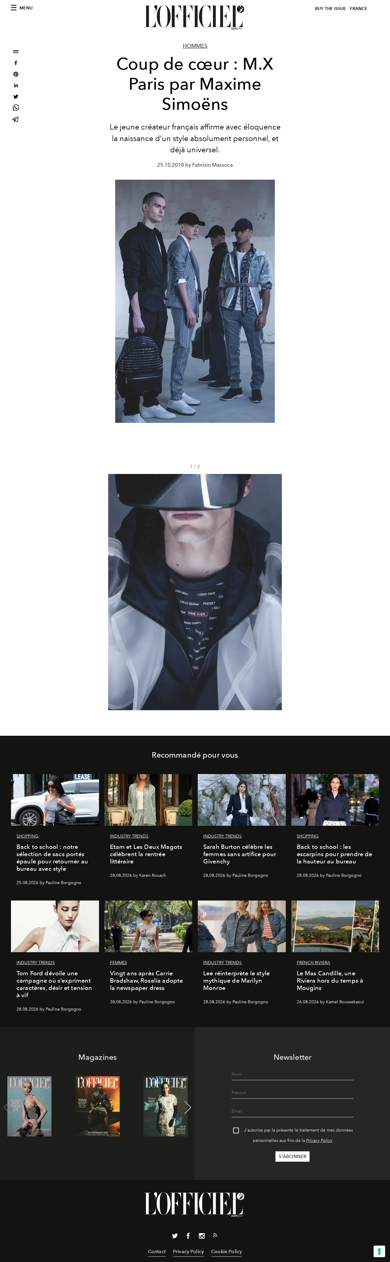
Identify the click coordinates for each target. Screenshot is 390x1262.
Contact (157, 1251)
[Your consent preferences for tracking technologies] (379, 1251)
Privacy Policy (319, 1140)
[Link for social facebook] (188, 1237)
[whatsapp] (16, 108)
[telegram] (16, 120)
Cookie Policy (226, 1251)
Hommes (195, 46)
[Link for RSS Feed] (215, 1236)
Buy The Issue (330, 8)
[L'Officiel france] (195, 17)
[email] (16, 52)
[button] (275, 592)
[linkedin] (16, 86)
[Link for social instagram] (202, 1237)
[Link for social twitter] (175, 1237)
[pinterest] (16, 75)
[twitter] (16, 97)
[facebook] (16, 63)
